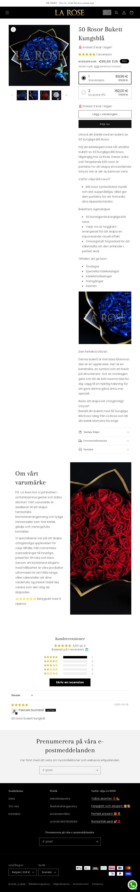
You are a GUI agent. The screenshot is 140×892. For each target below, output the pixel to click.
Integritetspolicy (61, 884)
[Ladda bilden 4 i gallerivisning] (56, 95)
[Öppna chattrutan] (132, 885)
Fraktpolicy (97, 884)
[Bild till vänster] (12, 95)
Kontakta (14, 814)
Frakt (97, 66)
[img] (19, 705)
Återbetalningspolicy (63, 806)
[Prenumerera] (97, 770)
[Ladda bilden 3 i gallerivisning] (45, 95)
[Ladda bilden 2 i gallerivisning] (33, 95)
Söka (12, 798)
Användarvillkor (60, 814)
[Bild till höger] (66, 95)
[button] (7, 12)
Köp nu (105, 124)
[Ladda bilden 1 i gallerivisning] (22, 95)
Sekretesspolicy (60, 798)
